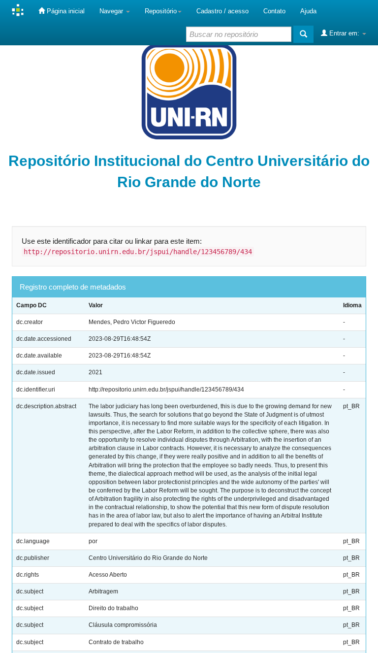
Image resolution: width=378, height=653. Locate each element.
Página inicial (65, 11)
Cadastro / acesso (222, 11)
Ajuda (308, 11)
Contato (274, 11)
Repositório (161, 11)
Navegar (112, 11)
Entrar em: (344, 33)
